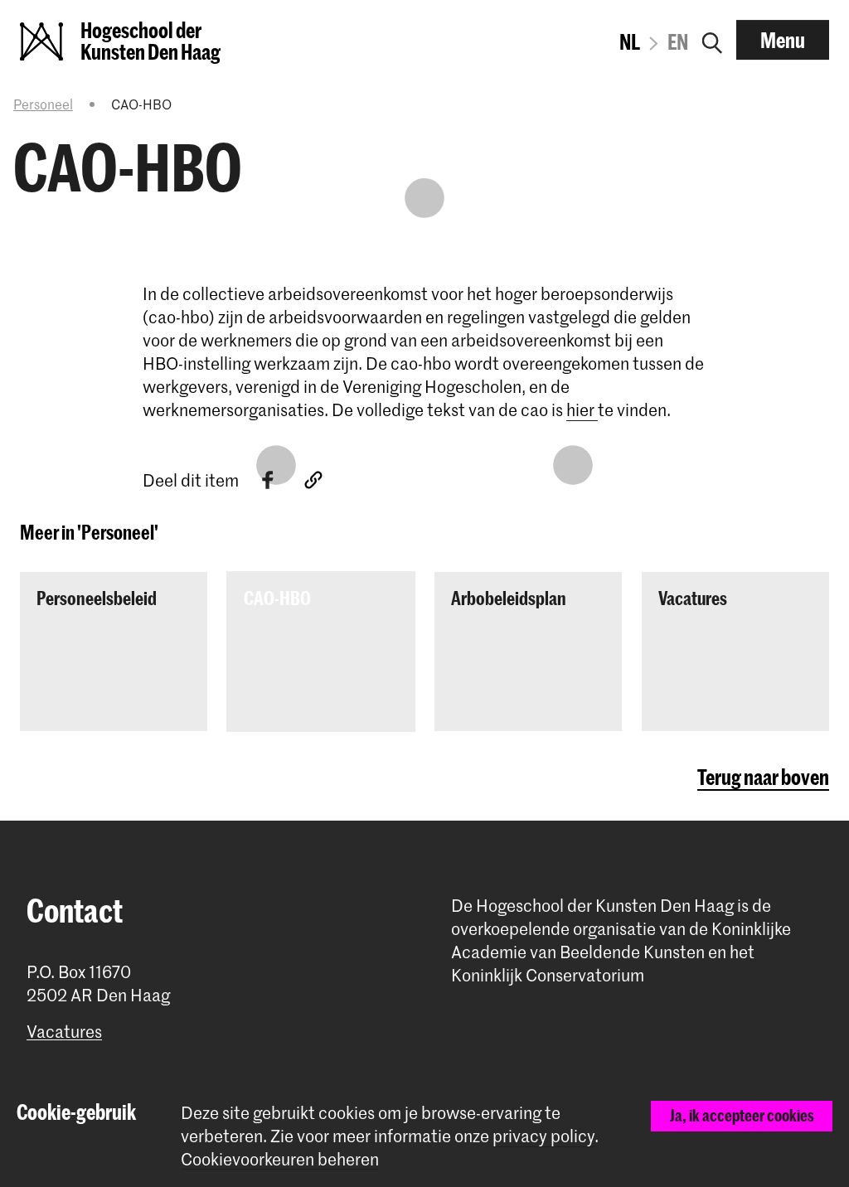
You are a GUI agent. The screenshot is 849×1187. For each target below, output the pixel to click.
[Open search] (712, 40)
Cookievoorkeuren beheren (280, 1159)
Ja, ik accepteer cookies (742, 1115)
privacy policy (543, 1135)
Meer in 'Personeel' (89, 532)
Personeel (43, 103)
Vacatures (64, 1031)
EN (677, 41)
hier (582, 409)
